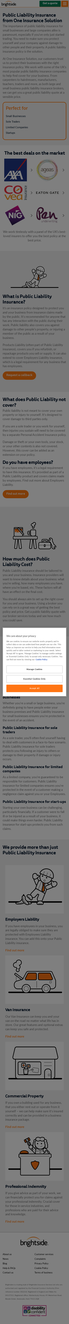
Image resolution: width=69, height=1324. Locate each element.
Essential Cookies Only (34, 679)
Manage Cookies (34, 669)
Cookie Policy (41, 660)
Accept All (35, 688)
